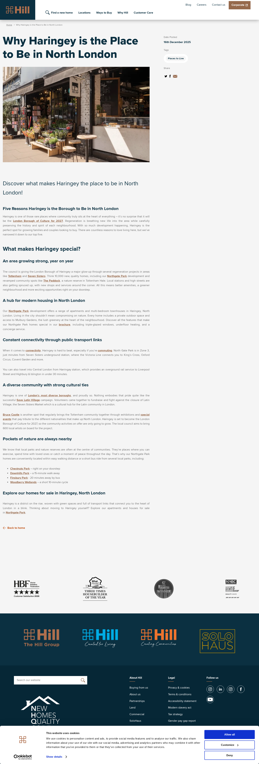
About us (135, 694)
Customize (227, 744)
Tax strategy (175, 714)
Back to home (16, 527)
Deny (229, 755)
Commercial (137, 714)
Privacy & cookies (179, 687)
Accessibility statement (182, 701)
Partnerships (137, 701)
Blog (188, 5)
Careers (201, 5)
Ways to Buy (104, 12)
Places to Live (176, 58)
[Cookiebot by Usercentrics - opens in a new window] (22, 757)
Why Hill (123, 12)
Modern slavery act (179, 707)
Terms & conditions (179, 694)
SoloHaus (135, 721)
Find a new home (62, 12)
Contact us (218, 5)
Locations (84, 12)
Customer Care (143, 12)
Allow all (229, 734)
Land (132, 707)
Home (9, 25)
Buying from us (139, 687)
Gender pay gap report (182, 721)
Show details (54, 756)
